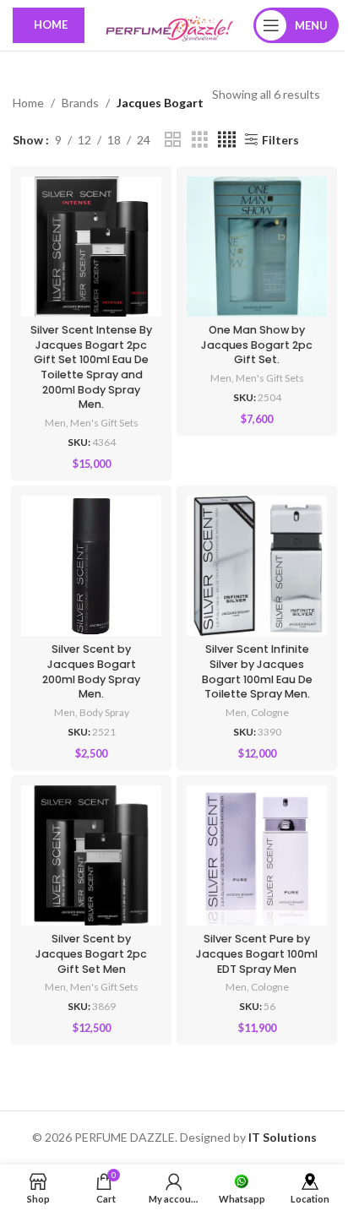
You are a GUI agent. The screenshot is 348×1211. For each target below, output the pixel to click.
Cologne (270, 712)
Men (55, 422)
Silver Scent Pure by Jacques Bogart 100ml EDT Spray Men (257, 953)
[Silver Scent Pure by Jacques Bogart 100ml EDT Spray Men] (257, 855)
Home (28, 102)
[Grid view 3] (200, 139)
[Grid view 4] (227, 139)
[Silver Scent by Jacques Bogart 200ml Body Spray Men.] (91, 566)
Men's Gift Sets (104, 422)
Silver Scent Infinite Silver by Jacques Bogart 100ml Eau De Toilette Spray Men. (257, 671)
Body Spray (104, 712)
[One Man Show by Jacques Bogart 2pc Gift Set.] (257, 246)
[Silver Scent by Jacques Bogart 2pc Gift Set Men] (91, 855)
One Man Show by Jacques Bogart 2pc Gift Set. (257, 345)
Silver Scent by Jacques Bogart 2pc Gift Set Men (91, 953)
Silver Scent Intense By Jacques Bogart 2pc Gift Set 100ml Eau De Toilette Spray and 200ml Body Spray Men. (91, 367)
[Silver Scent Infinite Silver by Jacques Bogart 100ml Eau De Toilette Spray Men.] (257, 566)
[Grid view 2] (173, 139)
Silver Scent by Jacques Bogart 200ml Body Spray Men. (91, 671)
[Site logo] (169, 24)
